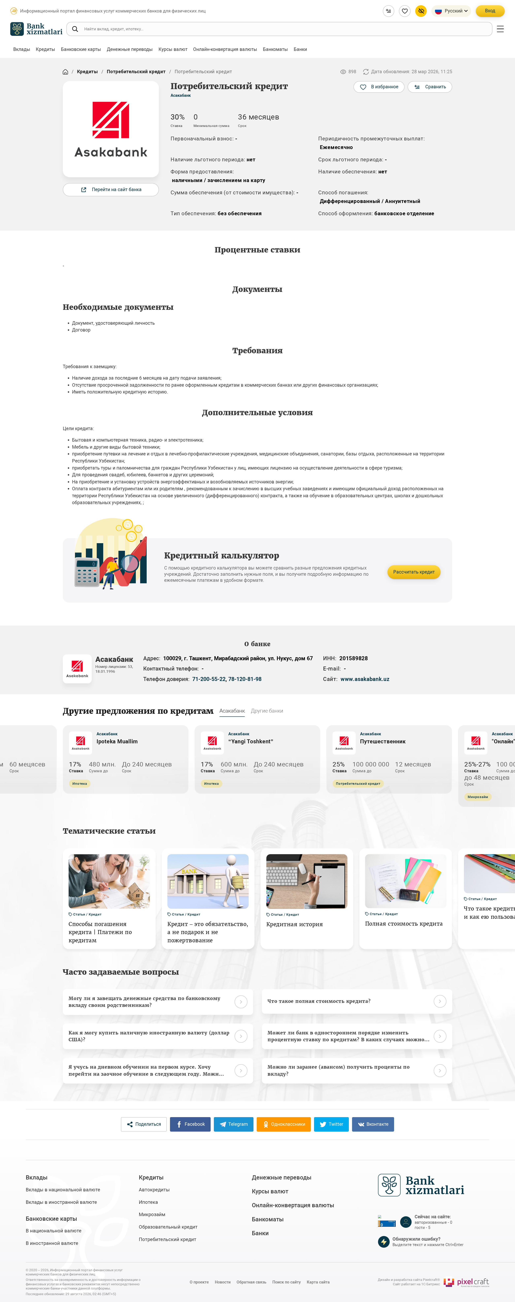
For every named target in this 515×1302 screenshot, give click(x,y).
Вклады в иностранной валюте (61, 1202)
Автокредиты (154, 1190)
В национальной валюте (53, 1231)
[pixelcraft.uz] (466, 1282)
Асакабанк (181, 95)
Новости (223, 1282)
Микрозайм (152, 1214)
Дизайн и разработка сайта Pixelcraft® (409, 1280)
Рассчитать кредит (414, 572)
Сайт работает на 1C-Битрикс (416, 1284)
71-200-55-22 (209, 679)
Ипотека (148, 1202)
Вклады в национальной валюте (63, 1190)
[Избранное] (405, 11)
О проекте (199, 1282)
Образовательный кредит (168, 1227)
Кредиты (87, 71)
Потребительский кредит (136, 71)
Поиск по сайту (286, 1282)
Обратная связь (251, 1282)
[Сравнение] (388, 11)
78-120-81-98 (245, 679)
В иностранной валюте (52, 1243)
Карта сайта (318, 1282)
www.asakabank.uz (365, 679)
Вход (490, 10)
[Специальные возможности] (421, 11)
